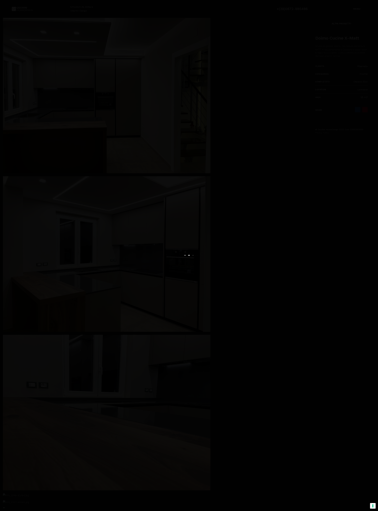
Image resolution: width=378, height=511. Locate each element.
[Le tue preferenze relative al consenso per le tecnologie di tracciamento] (373, 506)
